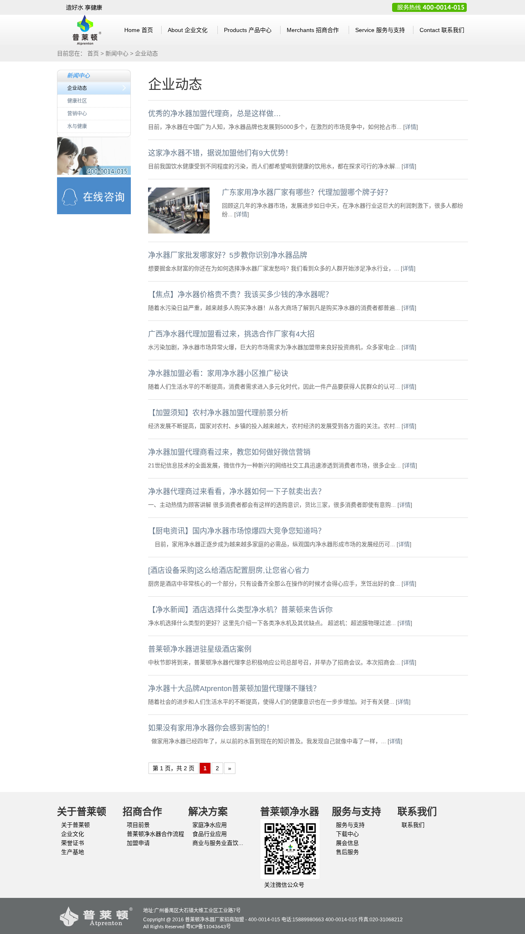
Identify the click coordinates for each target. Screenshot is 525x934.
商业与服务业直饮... (217, 843)
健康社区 (77, 100)
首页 (138, 30)
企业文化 (188, 30)
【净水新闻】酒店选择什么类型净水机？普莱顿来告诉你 (240, 610)
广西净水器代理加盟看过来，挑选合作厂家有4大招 (231, 334)
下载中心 (347, 834)
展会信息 (347, 843)
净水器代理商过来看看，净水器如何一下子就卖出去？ (236, 492)
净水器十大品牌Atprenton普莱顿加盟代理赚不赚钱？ (234, 688)
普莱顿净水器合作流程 (155, 834)
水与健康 (77, 126)
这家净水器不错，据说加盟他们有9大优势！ (220, 153)
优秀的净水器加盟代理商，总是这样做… (214, 114)
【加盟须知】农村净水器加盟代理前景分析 (218, 413)
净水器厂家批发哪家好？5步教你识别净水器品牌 (227, 255)
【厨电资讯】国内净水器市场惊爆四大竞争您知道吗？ (236, 531)
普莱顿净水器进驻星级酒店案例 (199, 649)
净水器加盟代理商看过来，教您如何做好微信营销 (229, 452)
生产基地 (72, 852)
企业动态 (77, 88)
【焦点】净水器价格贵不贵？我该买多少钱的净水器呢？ (240, 295)
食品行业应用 (209, 834)
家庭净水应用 (209, 825)
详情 (410, 127)
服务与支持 (380, 30)
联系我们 (442, 30)
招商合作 (313, 30)
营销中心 (77, 113)
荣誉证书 (72, 843)
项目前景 (138, 825)
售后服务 (347, 852)
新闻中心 (116, 53)
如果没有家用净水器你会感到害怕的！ (211, 728)
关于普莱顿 (75, 825)
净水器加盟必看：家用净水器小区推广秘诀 (218, 373)
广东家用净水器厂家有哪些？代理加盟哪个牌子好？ (307, 192)
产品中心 (248, 30)
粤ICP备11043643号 (208, 926)
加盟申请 (138, 843)
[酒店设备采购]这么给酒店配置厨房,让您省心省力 (228, 570)
